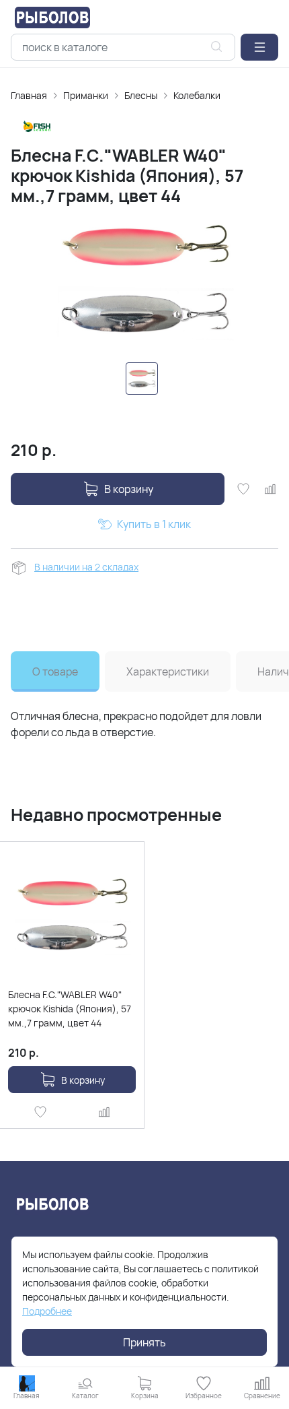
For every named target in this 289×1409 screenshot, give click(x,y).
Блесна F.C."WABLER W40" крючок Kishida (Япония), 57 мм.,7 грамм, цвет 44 (69, 1008)
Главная (29, 95)
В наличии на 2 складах (86, 566)
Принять (144, 1342)
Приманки (85, 95)
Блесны (140, 95)
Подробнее (47, 1311)
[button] (259, 47)
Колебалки (196, 95)
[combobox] (123, 47)
